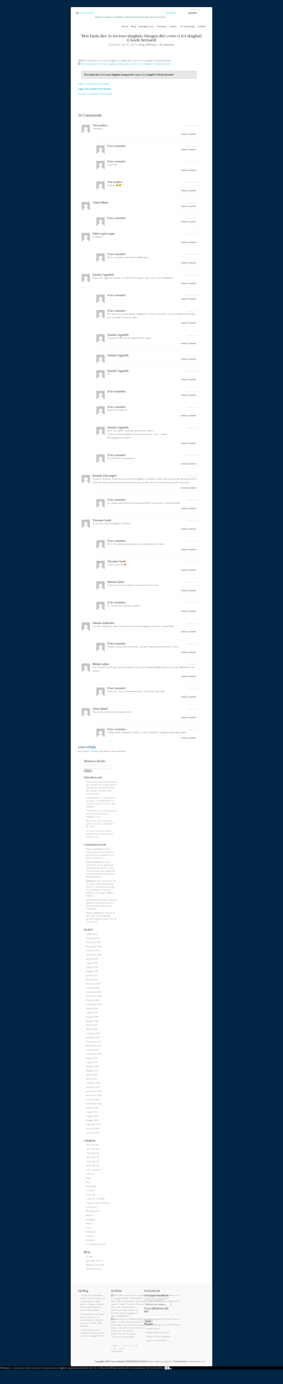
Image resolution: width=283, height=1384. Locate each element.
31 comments (166, 45)
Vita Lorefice (100, 125)
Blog (133, 26)
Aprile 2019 (91, 975)
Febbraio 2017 (93, 1083)
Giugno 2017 (92, 1066)
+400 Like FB (92, 1157)
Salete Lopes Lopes (104, 233)
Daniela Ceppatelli (103, 275)
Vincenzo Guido (102, 520)
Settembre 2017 (94, 1054)
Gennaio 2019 (92, 988)
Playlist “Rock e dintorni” (158, 1336)
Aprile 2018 (91, 1025)
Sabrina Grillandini (103, 623)
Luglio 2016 (91, 1112)
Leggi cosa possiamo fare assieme (94, 89)
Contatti (201, 26)
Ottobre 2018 (92, 1000)
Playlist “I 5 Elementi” (156, 1340)
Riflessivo (151, 45)
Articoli (89, 1174)
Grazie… (173, 26)
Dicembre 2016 (93, 1091)
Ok (167, 1368)
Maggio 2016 (92, 1120)
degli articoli (94, 1260)
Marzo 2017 (91, 1079)
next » (122, 1348)
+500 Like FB (92, 1161)
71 (114, 1348)
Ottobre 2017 (92, 1050)
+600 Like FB (92, 1165)
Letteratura (91, 1207)
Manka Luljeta (101, 664)
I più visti (90, 1194)
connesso (94, 751)
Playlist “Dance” (153, 1328)
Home (125, 26)
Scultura (90, 1236)
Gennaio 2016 (92, 1128)
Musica (89, 1215)
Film (88, 1182)
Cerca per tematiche (154, 1300)
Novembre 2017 (94, 1046)
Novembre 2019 (94, 946)
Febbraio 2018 (93, 1033)
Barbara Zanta (115, 582)
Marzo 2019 (91, 979)
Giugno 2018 (92, 1017)
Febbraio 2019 (93, 983)
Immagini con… (146, 26)
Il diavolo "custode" (95, 1198)
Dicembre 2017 (93, 1041)
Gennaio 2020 (93, 938)
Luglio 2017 (91, 1062)
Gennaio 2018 (92, 1037)
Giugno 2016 (92, 1116)
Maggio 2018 (92, 1021)
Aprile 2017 (91, 1075)
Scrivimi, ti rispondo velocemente (95, 94)
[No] (171, 1368)
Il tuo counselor (116, 146)
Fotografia (91, 1186)
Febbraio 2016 (93, 1124)
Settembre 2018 (94, 1004)
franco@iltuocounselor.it (161, 1361)
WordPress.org (93, 1269)
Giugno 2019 (92, 967)
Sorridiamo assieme (96, 1244)
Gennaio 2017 (92, 1087)
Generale (90, 1190)
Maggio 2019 (92, 971)
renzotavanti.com (196, 1361)
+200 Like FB (92, 1149)
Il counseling (187, 26)
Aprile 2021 (91, 934)
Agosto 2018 (92, 1008)
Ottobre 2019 (92, 950)
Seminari (162, 26)
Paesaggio (91, 1219)
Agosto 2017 (92, 1058)
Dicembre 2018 (93, 992)
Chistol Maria (100, 202)
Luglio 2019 (91, 963)
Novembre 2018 (94, 996)
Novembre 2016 (94, 1095)
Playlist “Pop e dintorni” (158, 1332)
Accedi (89, 1256)
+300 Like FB (92, 1153)
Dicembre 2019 (93, 942)
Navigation (171, 13)
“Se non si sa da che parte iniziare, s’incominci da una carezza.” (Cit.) (99, 834)
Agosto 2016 (92, 1108)
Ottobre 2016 (92, 1099)
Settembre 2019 (94, 955)
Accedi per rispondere (188, 134)
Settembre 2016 (94, 1103)
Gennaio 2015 (92, 1132)
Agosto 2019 (92, 959)
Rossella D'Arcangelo (105, 475)
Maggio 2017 (92, 1070)
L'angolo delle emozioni (98, 1203)
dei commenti (95, 1265)
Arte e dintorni (93, 1170)
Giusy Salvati (100, 709)
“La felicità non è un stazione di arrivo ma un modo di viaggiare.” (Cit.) (101, 814)
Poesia (89, 1227)
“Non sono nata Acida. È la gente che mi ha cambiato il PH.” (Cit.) (100, 824)
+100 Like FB (92, 1145)
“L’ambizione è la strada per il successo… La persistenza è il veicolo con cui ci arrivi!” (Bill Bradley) (92, 1320)
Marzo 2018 (91, 1029)
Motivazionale (93, 1211)
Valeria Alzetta (93, 900)
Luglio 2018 (91, 1012)
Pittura (89, 1223)
